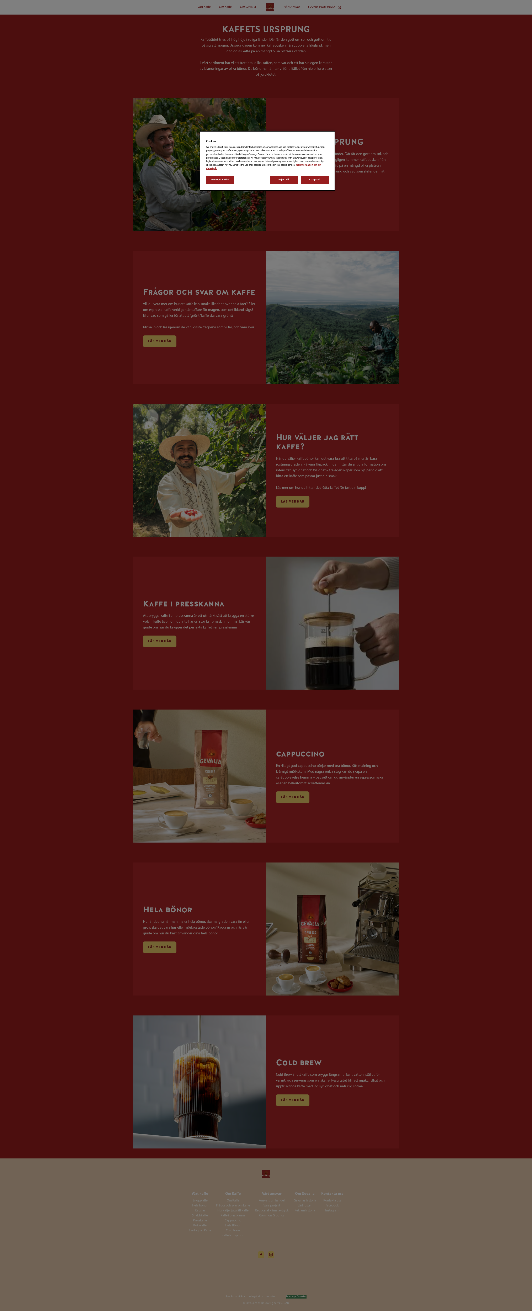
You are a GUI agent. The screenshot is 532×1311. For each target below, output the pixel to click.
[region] (267, 161)
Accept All (314, 180)
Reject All (283, 180)
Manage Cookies (220, 180)
